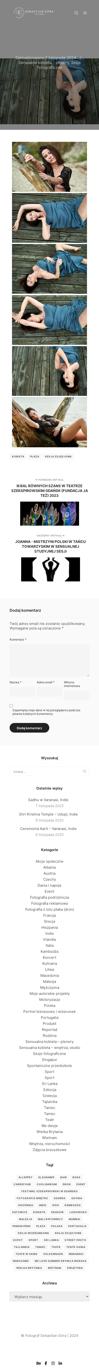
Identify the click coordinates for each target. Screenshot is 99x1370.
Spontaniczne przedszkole (49, 1065)
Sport (49, 1071)
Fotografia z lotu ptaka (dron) (49, 909)
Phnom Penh (21, 1226)
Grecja (49, 921)
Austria (49, 873)
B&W (63, 1177)
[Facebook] (46, 1363)
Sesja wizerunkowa (33, 1233)
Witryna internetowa (72, 684)
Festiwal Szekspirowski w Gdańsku (49, 1191)
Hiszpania (49, 927)
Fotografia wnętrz (32, 1198)
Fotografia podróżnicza (49, 897)
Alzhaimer (46, 1177)
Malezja (49, 981)
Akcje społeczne (49, 861)
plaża (34, 456)
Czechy (49, 879)
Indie (49, 933)
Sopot (18, 1240)
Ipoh (55, 1205)
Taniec (49, 1107)
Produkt (49, 1023)
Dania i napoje (49, 885)
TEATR (56, 1246)
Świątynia (75, 1267)
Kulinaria (49, 963)
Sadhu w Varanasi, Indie (48, 799)
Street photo (75, 1240)
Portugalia (49, 1017)
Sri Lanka (49, 1083)
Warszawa (21, 1260)
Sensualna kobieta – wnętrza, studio (49, 1047)
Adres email (46, 682)
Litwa (49, 969)
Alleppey (25, 1177)
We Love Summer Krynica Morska (61, 1260)
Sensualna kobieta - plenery (44, 62)
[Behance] (39, 1363)
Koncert (49, 957)
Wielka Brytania (50, 1131)
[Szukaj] (76, 13)
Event (49, 891)
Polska (49, 1005)
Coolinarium (47, 1184)
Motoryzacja (49, 999)
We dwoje (49, 1125)
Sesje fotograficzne (59, 65)
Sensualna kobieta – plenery (49, 1041)
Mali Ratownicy (50, 1219)
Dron (67, 1184)
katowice (19, 1212)
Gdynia (76, 1198)
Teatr (49, 1119)
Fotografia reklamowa (49, 903)
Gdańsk (60, 1198)
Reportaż (49, 1029)
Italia (50, 945)
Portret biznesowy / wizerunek (49, 1011)
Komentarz (18, 639)
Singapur (49, 1059)
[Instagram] (53, 1363)
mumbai (74, 1219)
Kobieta (18, 456)
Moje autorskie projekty (50, 993)
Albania (49, 867)
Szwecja (50, 1095)
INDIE (42, 1205)
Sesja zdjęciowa (58, 456)
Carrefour (22, 1184)
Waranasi (76, 1253)
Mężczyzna (49, 987)
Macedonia (49, 975)
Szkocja (49, 1089)
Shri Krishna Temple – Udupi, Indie (48, 814)
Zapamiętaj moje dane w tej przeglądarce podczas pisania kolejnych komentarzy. (46, 712)
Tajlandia (49, 1101)
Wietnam (49, 1137)
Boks (76, 1177)
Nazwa (15, 682)
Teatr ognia (75, 1246)
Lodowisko (78, 1212)
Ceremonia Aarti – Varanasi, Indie (48, 828)
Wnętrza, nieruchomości (49, 1143)
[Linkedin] (60, 1363)
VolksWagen (53, 1253)
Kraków (57, 1212)
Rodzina (49, 1035)
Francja (49, 915)
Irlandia (49, 939)
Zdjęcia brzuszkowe (50, 1149)
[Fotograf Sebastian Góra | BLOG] (34, 13)
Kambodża (49, 951)
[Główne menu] (85, 13)
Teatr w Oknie (26, 1253)
